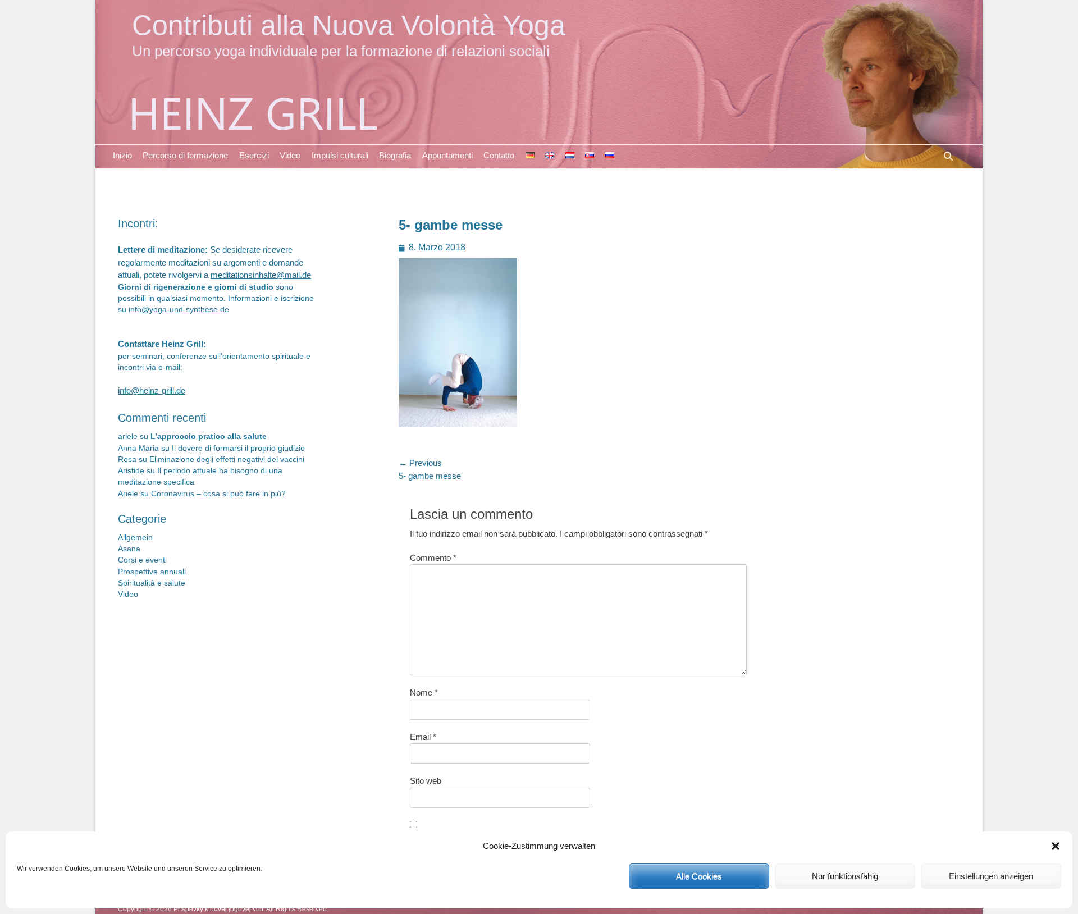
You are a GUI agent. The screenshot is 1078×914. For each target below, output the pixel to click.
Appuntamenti (447, 155)
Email (423, 737)
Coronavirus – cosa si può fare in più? (218, 494)
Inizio (122, 155)
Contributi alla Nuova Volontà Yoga (348, 25)
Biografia (395, 155)
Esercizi (254, 155)
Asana (129, 549)
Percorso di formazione (185, 155)
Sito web (425, 780)
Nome (424, 692)
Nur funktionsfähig (845, 876)
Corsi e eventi (142, 560)
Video (290, 155)
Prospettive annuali (152, 572)
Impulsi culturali (340, 155)
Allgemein (135, 537)
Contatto (498, 155)
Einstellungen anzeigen (991, 876)
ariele (128, 436)
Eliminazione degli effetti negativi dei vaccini (226, 459)
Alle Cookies (699, 876)
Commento (433, 558)
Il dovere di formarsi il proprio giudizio (238, 448)
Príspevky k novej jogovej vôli (218, 909)
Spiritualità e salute (151, 583)
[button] (1055, 846)
